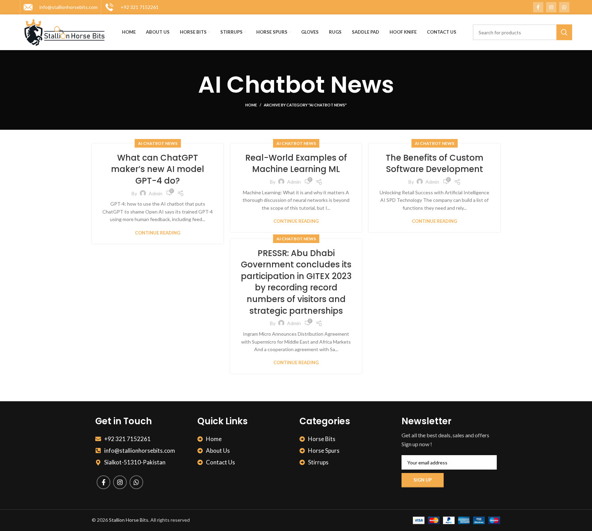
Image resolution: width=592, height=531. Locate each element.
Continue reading (157, 233)
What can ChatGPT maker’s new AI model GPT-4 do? (157, 169)
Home (251, 105)
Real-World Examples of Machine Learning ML (296, 163)
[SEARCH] (564, 32)
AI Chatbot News (157, 143)
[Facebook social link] (538, 7)
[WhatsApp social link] (564, 7)
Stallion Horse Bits (128, 520)
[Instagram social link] (551, 7)
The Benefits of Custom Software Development (434, 163)
